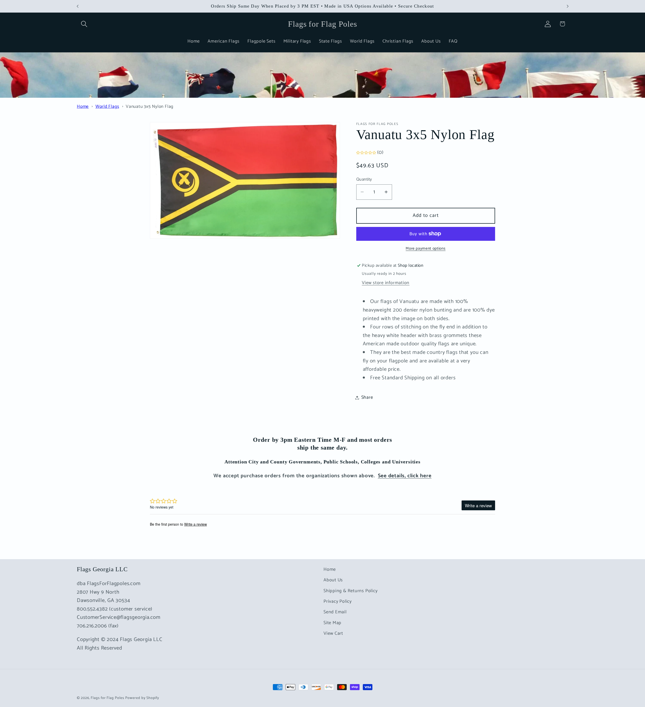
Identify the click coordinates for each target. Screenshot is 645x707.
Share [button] (367, 397)
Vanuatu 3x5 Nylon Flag (149, 106)
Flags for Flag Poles (107, 698)
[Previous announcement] (77, 6)
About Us (333, 580)
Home (83, 106)
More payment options (425, 248)
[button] (84, 24)
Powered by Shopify (142, 698)
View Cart (333, 633)
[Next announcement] (567, 6)
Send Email (335, 612)
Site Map (332, 623)
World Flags (107, 106)
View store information (385, 283)
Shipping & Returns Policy (351, 591)
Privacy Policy (338, 601)
